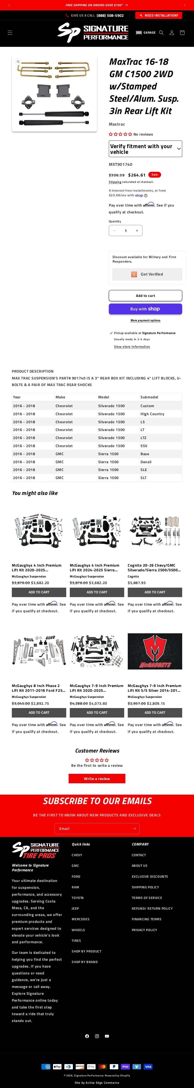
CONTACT (139, 854)
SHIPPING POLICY (145, 887)
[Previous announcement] (9, 5)
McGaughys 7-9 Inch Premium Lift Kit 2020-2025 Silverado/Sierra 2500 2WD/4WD (96, 688)
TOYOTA (78, 897)
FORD (76, 876)
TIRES (76, 940)
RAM (75, 887)
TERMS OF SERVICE (147, 897)
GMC (75, 865)
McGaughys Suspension (29, 576)
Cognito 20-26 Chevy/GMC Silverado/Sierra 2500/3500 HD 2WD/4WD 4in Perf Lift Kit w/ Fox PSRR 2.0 (154, 567)
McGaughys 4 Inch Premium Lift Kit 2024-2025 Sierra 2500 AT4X (94, 567)
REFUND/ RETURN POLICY (152, 908)
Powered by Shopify (117, 1075)
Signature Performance (89, 1075)
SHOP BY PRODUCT (86, 951)
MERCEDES (80, 918)
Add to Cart (39, 592)
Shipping (115, 182)
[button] (10, 32)
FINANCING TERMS (147, 918)
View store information (132, 346)
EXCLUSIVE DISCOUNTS (150, 876)
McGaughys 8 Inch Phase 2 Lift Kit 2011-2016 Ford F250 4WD (38, 688)
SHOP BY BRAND (85, 961)
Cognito (133, 576)
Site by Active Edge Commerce (97, 1082)
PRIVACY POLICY (144, 929)
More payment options (146, 320)
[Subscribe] (134, 828)
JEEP (75, 908)
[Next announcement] (185, 5)
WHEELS (78, 929)
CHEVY (77, 854)
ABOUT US (140, 865)
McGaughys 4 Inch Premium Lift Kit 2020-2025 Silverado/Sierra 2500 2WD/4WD (36, 567)
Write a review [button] (97, 778)
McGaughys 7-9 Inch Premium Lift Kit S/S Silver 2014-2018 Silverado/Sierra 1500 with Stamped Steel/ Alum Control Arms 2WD (154, 688)
